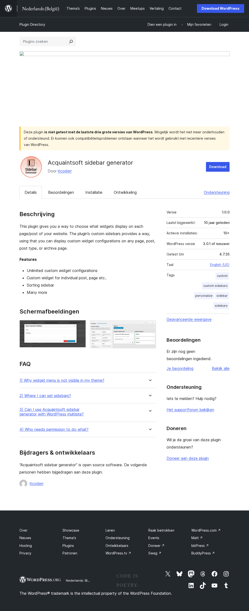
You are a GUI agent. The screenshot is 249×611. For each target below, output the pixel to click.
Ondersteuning (217, 192)
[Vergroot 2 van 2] (149, 326)
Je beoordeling (180, 368)
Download (217, 167)
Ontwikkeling (125, 192)
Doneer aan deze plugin (188, 458)
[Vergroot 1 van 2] (79, 326)
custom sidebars (215, 286)
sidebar (222, 295)
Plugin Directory (32, 24)
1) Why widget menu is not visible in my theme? (61, 380)
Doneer (156, 545)
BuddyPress (203, 553)
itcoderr (65, 171)
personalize (204, 295)
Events (153, 538)
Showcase (70, 530)
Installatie (93, 192)
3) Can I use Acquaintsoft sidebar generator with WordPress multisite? (51, 411)
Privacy (25, 553)
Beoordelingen (61, 192)
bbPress (200, 545)
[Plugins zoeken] (71, 41)
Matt (197, 538)
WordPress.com (206, 530)
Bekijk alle (221, 368)
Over (23, 530)
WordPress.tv (118, 553)
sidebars (221, 305)
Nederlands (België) (81, 580)
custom (222, 276)
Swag (154, 553)
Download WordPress (221, 8)
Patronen (69, 553)
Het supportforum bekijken (190, 409)
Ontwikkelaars (117, 545)
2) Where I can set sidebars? (45, 395)
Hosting (25, 545)
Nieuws (25, 538)
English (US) (220, 265)
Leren (110, 530)
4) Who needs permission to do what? (54, 429)
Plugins (68, 545)
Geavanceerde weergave (189, 319)
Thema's (69, 538)
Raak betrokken (161, 530)
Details (31, 192)
